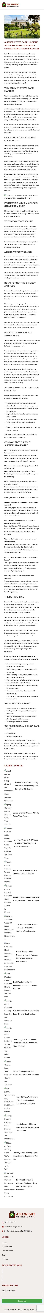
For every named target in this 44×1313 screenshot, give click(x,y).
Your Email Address (8, 1290)
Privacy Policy (29, 1310)
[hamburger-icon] (40, 5)
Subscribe (22, 1301)
